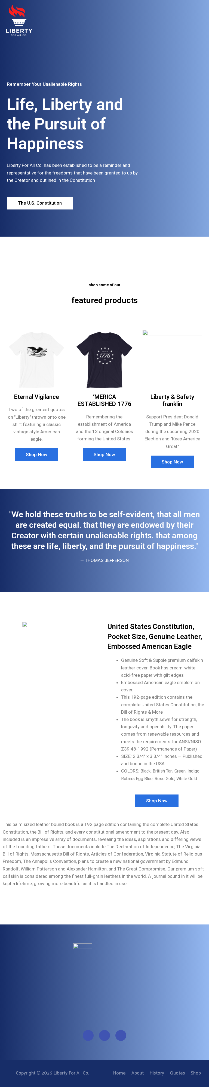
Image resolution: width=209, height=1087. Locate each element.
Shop (196, 1073)
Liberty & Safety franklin (172, 400)
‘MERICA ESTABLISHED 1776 (104, 400)
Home (119, 1073)
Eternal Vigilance (36, 396)
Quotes (177, 1073)
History (156, 1073)
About (137, 1073)
